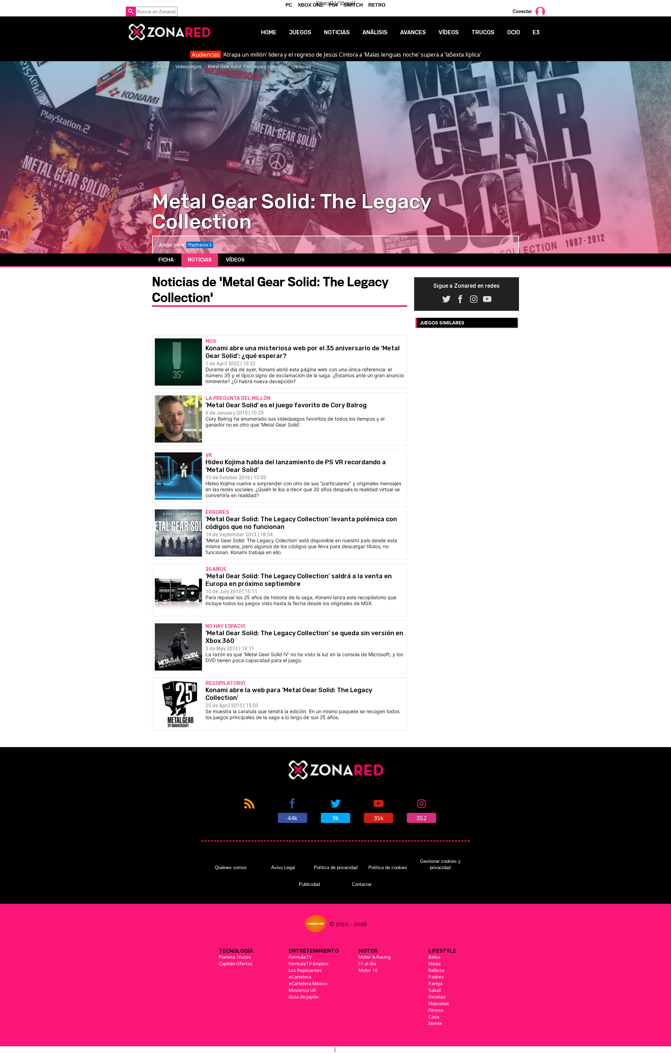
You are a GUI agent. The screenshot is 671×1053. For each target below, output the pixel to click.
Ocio (513, 32)
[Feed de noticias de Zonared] (249, 810)
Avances (413, 32)
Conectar (522, 11)
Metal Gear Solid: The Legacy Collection (248, 66)
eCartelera (300, 977)
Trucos (483, 32)
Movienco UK (302, 990)
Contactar (361, 884)
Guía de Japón (304, 997)
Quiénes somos (231, 867)
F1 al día (367, 963)
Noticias (337, 32)
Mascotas (438, 1003)
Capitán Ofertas (236, 963)
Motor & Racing (375, 957)
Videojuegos (188, 66)
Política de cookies (387, 867)
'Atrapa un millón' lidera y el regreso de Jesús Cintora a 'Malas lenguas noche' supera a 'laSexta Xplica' (336, 54)
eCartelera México (308, 983)
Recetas (437, 997)
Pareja (435, 983)
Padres (436, 977)
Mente (435, 1023)
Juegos (300, 32)
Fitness (435, 1010)
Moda (434, 963)
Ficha (166, 260)
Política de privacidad (336, 867)
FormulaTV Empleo (309, 963)
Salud (434, 990)
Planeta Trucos (235, 957)
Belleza (436, 970)
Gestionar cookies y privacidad (440, 864)
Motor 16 (368, 970)
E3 (536, 32)
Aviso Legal (283, 867)
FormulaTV (300, 957)
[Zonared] (169, 32)
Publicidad (309, 884)
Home (268, 32)
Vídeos (449, 32)
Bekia (434, 957)
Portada (161, 66)
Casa (433, 1016)
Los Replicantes (305, 970)
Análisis (375, 32)
